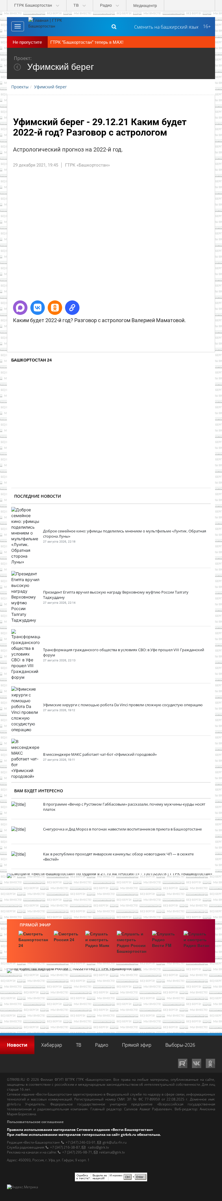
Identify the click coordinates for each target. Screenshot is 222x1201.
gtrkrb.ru (14, 1104)
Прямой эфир (35, 925)
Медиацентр (145, 5)
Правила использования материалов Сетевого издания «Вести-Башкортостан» (80, 1129)
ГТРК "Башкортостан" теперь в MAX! (86, 42)
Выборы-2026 (180, 1045)
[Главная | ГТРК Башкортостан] (50, 26)
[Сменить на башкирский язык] (164, 26)
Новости (17, 1045)
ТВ (78, 1045)
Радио (101, 1045)
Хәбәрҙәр (51, 1045)
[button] (20, 307)
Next (206, 237)
